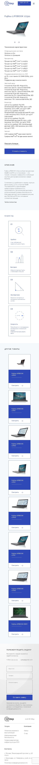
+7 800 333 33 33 (12, 660)
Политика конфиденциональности (15, 763)
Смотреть (15, 385)
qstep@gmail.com (26, 660)
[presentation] (15, 42)
